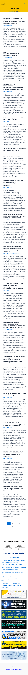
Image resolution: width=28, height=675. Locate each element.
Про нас (14, 667)
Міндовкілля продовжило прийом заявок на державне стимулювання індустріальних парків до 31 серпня (13, 562)
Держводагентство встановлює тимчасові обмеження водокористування (14, 53)
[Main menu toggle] (25, 3)
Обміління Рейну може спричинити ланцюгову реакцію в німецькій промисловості (14, 423)
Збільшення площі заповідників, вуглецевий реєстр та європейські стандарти (11, 585)
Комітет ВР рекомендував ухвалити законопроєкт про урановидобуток (13, 488)
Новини (10, 25)
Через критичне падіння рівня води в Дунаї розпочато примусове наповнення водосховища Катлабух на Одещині (14, 359)
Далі (14, 526)
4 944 (19, 523)
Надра (14, 253)
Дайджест (10, 253)
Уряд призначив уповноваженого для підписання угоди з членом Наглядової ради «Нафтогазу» (12, 574)
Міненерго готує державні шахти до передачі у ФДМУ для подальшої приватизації (14, 216)
